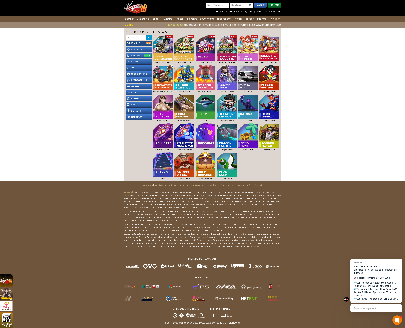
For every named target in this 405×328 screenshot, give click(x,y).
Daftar (274, 5)
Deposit (250, 19)
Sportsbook (224, 19)
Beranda (129, 19)
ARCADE (168, 19)
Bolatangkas (207, 19)
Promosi (262, 19)
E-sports (192, 19)
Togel (180, 19)
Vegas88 (128, 192)
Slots (156, 19)
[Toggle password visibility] (250, 5)
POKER (238, 19)
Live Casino (143, 19)
